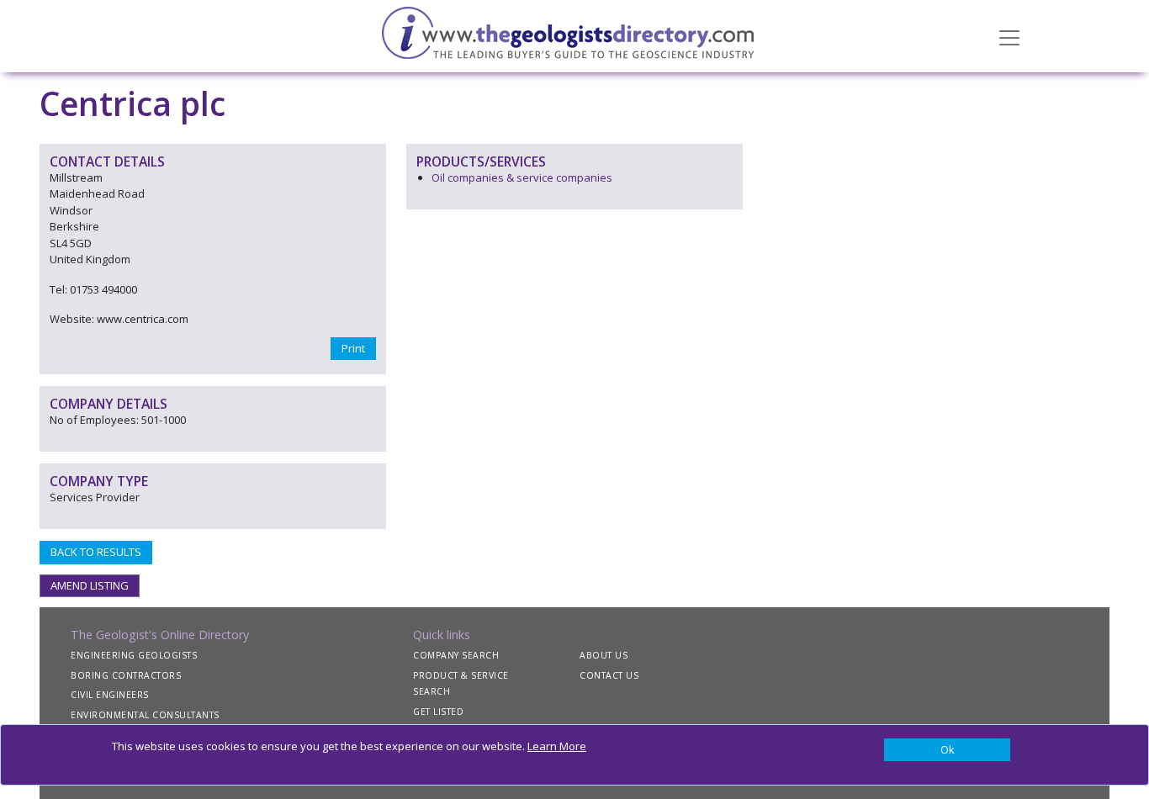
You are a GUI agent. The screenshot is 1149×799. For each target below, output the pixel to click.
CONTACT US (609, 675)
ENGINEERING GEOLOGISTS (134, 655)
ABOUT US (603, 655)
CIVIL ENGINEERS (110, 695)
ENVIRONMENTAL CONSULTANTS (145, 715)
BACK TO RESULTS (95, 551)
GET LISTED (438, 711)
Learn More (556, 746)
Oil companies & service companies (522, 177)
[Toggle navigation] (1009, 36)
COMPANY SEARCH (456, 655)
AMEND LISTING (89, 585)
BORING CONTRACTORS (126, 675)
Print (353, 348)
